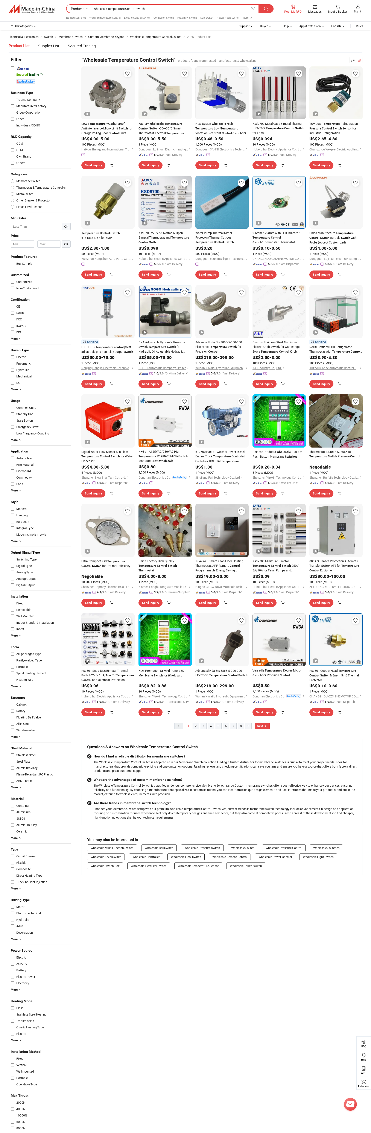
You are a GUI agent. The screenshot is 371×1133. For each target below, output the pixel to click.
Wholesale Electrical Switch (149, 866)
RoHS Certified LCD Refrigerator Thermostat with (335, 349)
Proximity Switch (187, 17)
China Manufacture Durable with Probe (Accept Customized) (333, 237)
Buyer (264, 26)
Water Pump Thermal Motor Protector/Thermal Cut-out (214, 237)
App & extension (310, 26)
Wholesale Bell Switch (159, 848)
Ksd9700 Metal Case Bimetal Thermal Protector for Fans (278, 128)
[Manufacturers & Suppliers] (32, 8)
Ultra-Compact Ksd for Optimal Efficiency (105, 563)
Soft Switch (206, 17)
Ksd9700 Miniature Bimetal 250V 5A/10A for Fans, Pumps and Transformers (275, 566)
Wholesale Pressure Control (284, 848)
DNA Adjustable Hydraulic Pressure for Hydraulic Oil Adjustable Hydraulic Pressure (161, 347)
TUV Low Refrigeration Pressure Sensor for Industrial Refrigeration (333, 128)
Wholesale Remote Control (229, 857)
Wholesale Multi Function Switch (112, 848)
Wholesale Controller (146, 857)
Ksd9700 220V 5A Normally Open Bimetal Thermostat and (163, 237)
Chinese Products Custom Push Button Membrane (277, 454)
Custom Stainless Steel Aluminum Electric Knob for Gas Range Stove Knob (276, 346)
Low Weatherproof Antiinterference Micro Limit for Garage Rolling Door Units (106, 128)
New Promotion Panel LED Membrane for (161, 673)
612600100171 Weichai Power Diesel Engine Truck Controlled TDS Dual (220, 456)
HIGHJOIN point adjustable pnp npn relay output (107, 349)
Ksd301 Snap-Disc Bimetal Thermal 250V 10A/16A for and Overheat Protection (107, 675)
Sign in (358, 11)
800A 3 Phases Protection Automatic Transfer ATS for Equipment (334, 565)
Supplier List (48, 45)
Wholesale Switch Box (105, 866)
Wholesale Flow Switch (186, 857)
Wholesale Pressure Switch (202, 848)
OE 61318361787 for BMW (102, 235)
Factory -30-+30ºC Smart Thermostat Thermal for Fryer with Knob (161, 128)
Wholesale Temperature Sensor (198, 866)
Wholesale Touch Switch (246, 866)
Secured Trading (82, 45)
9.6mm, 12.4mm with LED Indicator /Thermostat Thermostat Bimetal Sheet (276, 238)
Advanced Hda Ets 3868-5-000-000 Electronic (221, 673)
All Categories (23, 26)
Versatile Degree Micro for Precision (276, 672)
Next (260, 726)
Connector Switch (164, 17)
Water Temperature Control (105, 17)
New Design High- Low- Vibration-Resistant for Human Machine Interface (220, 128)
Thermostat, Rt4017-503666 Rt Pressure (334, 454)
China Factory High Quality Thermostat (157, 565)
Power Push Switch (228, 17)
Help (286, 26)
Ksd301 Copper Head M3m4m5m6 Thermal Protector (334, 675)
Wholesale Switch (242, 848)
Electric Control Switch (137, 17)
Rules (359, 26)
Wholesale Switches (326, 848)
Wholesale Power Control (275, 857)
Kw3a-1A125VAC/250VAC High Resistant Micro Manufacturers (163, 456)
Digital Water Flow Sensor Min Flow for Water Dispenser (107, 456)
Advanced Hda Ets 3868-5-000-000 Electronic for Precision (218, 346)
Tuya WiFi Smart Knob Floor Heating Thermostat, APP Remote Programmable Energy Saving (219, 566)
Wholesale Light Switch (318, 857)
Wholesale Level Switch (106, 857)
